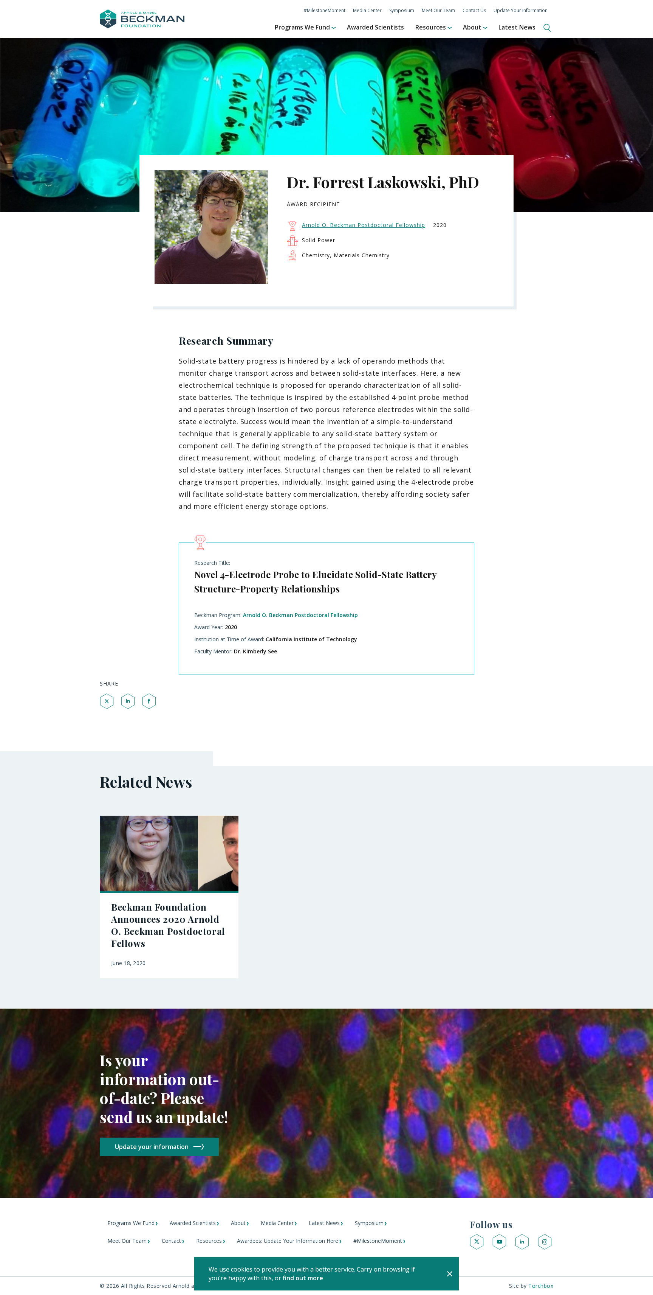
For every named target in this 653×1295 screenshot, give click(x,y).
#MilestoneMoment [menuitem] (324, 10)
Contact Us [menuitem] (474, 10)
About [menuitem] (472, 27)
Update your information (152, 1147)
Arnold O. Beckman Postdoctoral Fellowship (300, 615)
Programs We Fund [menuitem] (302, 27)
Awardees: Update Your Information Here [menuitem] (287, 1240)
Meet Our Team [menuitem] (438, 10)
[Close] (449, 1273)
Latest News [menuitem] (516, 27)
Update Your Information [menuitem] (521, 10)
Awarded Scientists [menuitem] (375, 27)
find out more (303, 1278)
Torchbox (540, 1285)
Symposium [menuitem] (401, 10)
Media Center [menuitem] (367, 10)
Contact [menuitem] (171, 1240)
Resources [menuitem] (430, 27)
